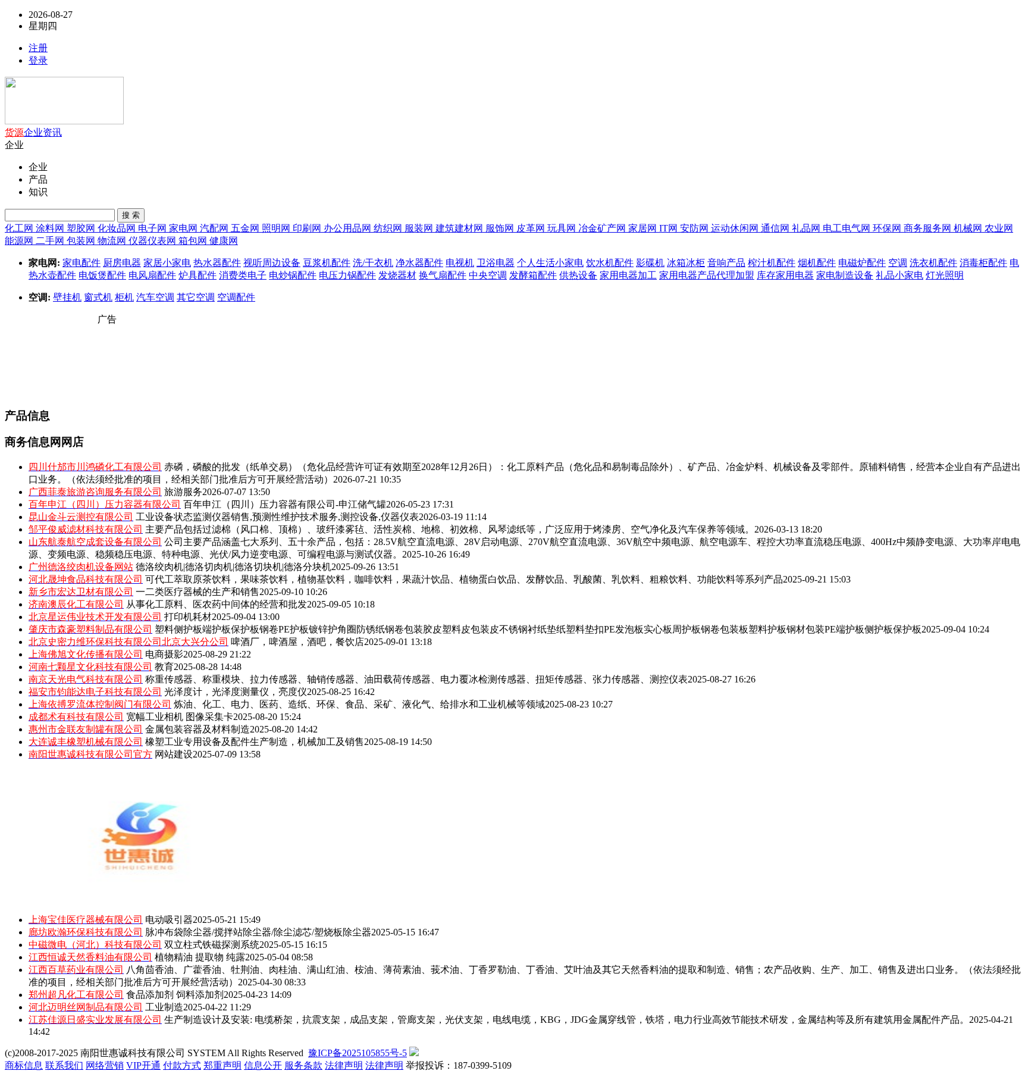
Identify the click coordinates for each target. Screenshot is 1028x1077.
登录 (38, 60)
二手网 (51, 241)
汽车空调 (155, 297)
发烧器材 (397, 275)
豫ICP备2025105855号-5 (357, 1053)
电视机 (460, 263)
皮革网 (531, 228)
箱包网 (193, 241)
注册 (38, 48)
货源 (14, 132)
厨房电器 (122, 263)
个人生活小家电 (550, 263)
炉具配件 (197, 275)
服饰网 (500, 228)
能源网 (20, 241)
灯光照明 (945, 275)
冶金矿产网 (603, 228)
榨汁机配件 (771, 263)
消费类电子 (243, 275)
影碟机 (650, 263)
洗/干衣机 (373, 263)
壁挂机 (67, 297)
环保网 (888, 228)
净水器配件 (419, 263)
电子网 (153, 228)
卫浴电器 (496, 263)
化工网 (20, 228)
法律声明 (344, 1065)
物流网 (113, 241)
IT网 (669, 228)
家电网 (184, 228)
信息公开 (263, 1065)
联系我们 (64, 1065)
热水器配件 (217, 263)
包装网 (82, 241)
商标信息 (24, 1065)
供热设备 (578, 275)
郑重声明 (222, 1065)
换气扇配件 (442, 275)
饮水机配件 (610, 263)
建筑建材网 (460, 228)
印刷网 (308, 228)
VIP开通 (143, 1065)
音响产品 (726, 263)
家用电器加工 (628, 275)
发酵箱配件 (533, 275)
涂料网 (51, 228)
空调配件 (236, 297)
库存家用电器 (785, 275)
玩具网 (562, 228)
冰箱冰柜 (686, 263)
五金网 (246, 228)
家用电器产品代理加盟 (706, 275)
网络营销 (105, 1065)
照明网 (277, 228)
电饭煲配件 (102, 275)
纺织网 (389, 228)
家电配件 (81, 263)
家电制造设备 (844, 275)
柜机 (124, 297)
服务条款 (303, 1065)
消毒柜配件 (983, 263)
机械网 (969, 228)
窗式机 (98, 297)
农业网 (999, 228)
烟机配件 (817, 263)
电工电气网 (848, 228)
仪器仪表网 (153, 241)
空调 (897, 263)
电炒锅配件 (292, 275)
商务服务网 (929, 228)
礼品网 (807, 228)
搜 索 (131, 215)
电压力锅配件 (347, 275)
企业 (33, 132)
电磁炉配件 (862, 263)
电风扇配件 (152, 275)
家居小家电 (167, 263)
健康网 (223, 241)
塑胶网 (82, 228)
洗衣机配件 (933, 263)
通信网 (776, 228)
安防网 (695, 228)
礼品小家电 (899, 275)
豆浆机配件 (326, 263)
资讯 (52, 132)
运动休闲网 (736, 228)
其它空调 (196, 297)
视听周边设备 (271, 263)
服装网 (420, 228)
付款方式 (182, 1065)
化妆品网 (118, 228)
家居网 (643, 228)
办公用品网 (349, 228)
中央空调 (488, 275)
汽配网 (215, 228)
